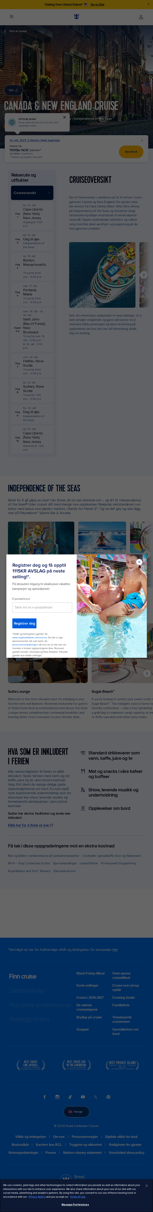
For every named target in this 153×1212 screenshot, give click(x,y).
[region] (76, 1195)
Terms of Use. (78, 1196)
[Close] (146, 1185)
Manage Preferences (75, 1204)
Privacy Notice (37, 1196)
